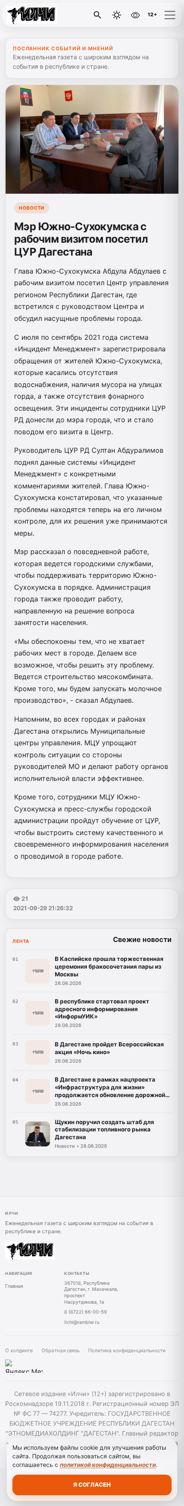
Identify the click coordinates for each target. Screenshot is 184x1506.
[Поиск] (97, 15)
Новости (32, 208)
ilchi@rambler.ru (81, 1322)
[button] (170, 15)
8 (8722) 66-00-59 (85, 1312)
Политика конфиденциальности (127, 1350)
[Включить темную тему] (117, 15)
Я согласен (92, 1484)
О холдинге (19, 1350)
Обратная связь (61, 1350)
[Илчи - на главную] (42, 15)
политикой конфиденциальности (108, 1464)
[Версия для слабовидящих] (135, 15)
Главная (14, 1286)
